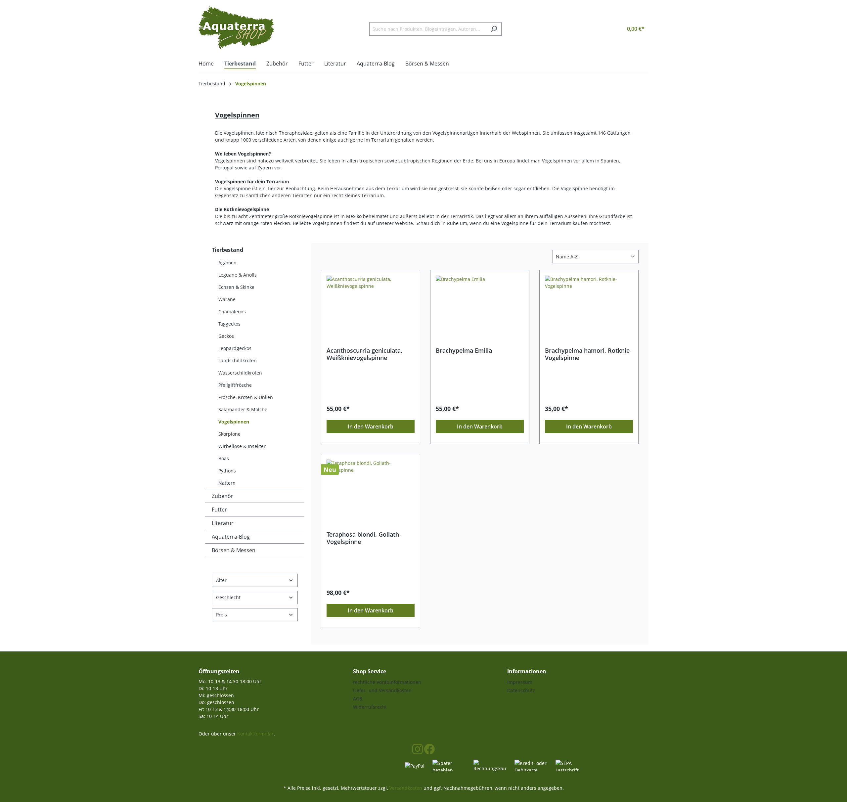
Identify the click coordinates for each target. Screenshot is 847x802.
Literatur (223, 523)
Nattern (227, 483)
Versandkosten (405, 788)
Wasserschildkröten (240, 373)
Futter (219, 509)
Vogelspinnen (233, 422)
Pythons (227, 471)
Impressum (519, 682)
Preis (221, 614)
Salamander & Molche (242, 409)
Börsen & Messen (233, 550)
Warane (227, 299)
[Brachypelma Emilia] (480, 309)
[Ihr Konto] (604, 28)
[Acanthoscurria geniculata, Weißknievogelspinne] (371, 309)
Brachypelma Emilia (464, 350)
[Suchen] (494, 29)
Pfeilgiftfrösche (235, 385)
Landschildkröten (237, 360)
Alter (221, 580)
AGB (357, 698)
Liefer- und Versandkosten (382, 690)
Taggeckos (229, 324)
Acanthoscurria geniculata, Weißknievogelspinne (364, 354)
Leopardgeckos (234, 348)
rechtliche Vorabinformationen (387, 682)
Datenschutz (521, 690)
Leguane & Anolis (237, 275)
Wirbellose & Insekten (242, 446)
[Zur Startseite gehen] (236, 27)
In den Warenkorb (370, 426)
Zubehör (222, 496)
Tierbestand (227, 249)
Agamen (227, 262)
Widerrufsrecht (370, 707)
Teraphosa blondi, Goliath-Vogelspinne (364, 538)
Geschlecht (228, 597)
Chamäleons (232, 311)
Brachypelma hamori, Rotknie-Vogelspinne (588, 354)
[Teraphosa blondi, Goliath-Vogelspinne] (371, 493)
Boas (223, 458)
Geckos (226, 336)
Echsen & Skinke (236, 287)
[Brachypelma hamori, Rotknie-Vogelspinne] (589, 309)
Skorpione (229, 434)
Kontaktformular (255, 734)
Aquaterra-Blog (231, 536)
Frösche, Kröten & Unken (245, 397)
